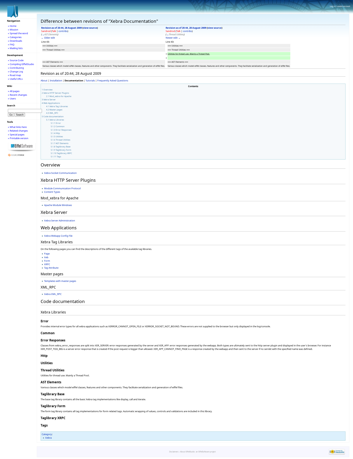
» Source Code (16, 60)
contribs (62, 31)
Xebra (48, 437)
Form (47, 260)
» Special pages (16, 134)
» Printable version (18, 138)
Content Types (52, 191)
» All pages (13, 91)
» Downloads (15, 40)
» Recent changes (17, 94)
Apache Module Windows (58, 205)
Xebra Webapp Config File (58, 235)
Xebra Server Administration (59, 220)
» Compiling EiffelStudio (21, 64)
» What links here (17, 127)
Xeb (46, 257)
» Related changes (18, 130)
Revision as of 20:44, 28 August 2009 (61, 27)
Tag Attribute (51, 267)
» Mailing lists (15, 48)
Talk (54, 31)
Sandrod (46, 31)
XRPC (47, 264)
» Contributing (16, 67)
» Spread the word (18, 33)
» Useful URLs (15, 78)
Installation (56, 80)
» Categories (15, 37)
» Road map (14, 75)
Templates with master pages (60, 281)
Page (47, 253)
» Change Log (15, 71)
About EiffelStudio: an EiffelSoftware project (198, 452)
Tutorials (90, 80)
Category (47, 434)
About (44, 80)
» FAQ (11, 44)
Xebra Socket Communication (60, 173)
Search (11, 105)
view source (90, 27)
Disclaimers (174, 452)
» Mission (13, 29)
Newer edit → (173, 37)
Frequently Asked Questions (112, 80)
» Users (12, 98)
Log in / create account (340, 6)
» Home (12, 26)
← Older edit (48, 37)
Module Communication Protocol (62, 188)
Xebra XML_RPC (53, 294)
